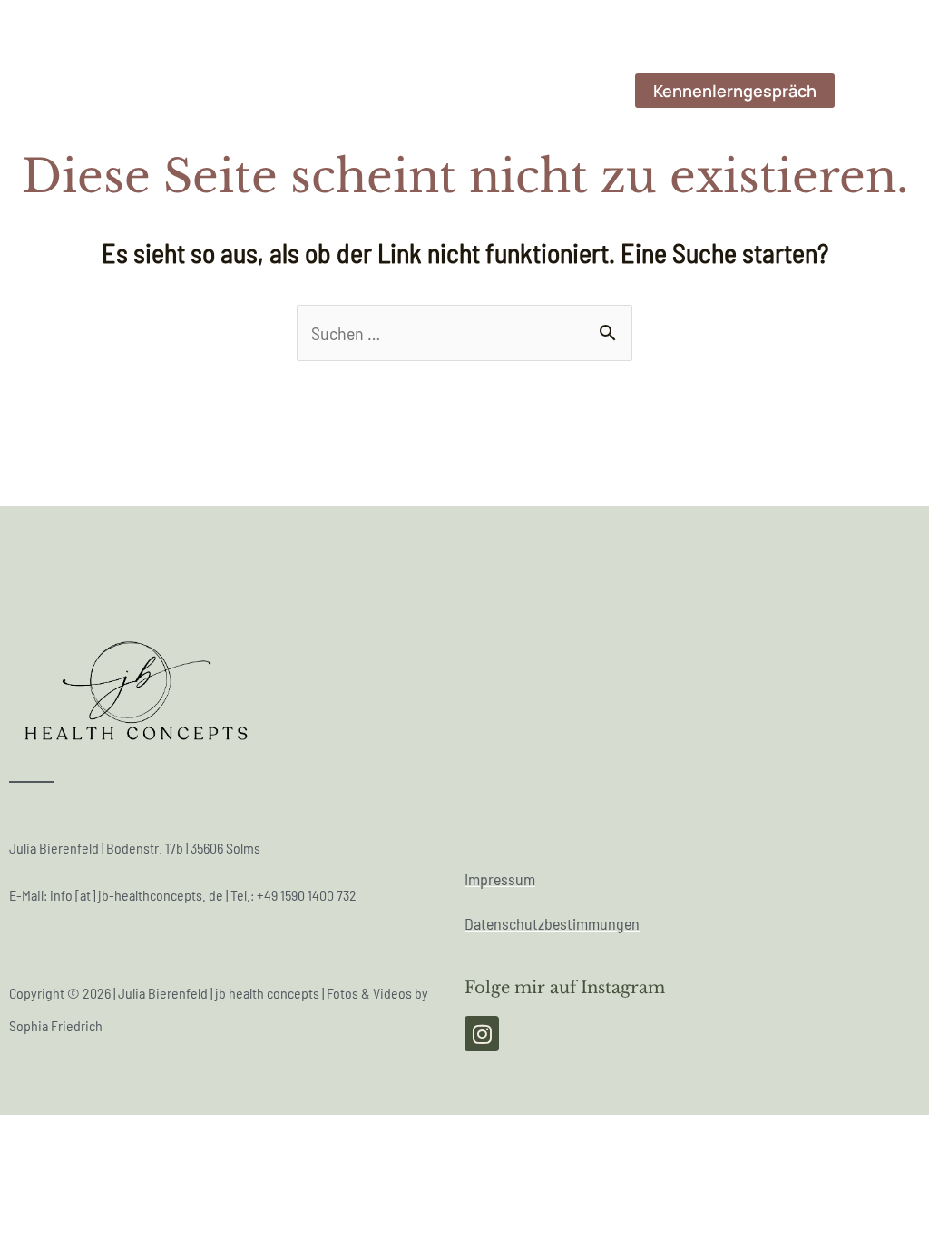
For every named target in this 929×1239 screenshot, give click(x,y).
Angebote (566, 91)
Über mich (178, 91)
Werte (475, 91)
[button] (735, 90)
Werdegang (289, 91)
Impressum (499, 879)
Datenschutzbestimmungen (552, 923)
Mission (392, 91)
